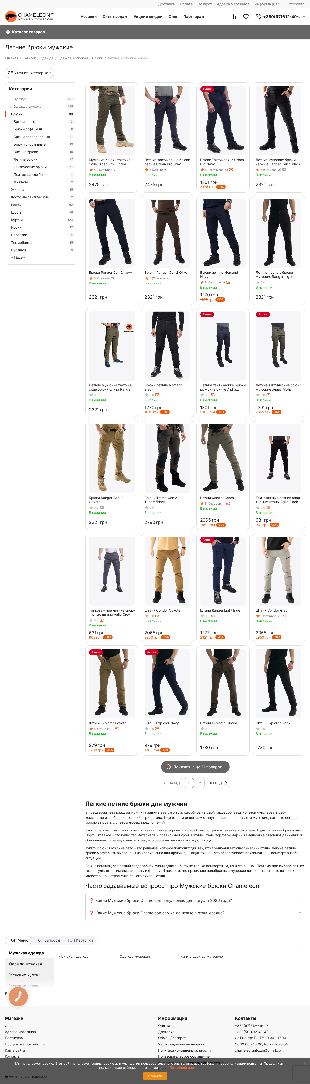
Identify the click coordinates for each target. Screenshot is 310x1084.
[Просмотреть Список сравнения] (234, 16)
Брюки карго (43, 121)
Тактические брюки (43, 167)
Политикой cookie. (184, 1067)
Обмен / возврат (172, 1038)
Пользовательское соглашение (184, 1056)
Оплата (186, 4)
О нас (9, 1026)
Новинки (89, 16)
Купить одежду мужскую (201, 956)
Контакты (12, 1056)
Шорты (42, 212)
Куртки (42, 220)
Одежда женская (25, 963)
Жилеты (42, 189)
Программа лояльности (25, 1044)
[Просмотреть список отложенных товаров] (246, 16)
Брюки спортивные (43, 144)
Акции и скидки (148, 16)
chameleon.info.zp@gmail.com (259, 1050)
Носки (42, 227)
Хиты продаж (115, 16)
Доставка (166, 4)
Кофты (42, 205)
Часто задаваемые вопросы (182, 1044)
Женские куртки (25, 974)
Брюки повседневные (43, 137)
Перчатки (42, 235)
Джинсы (43, 182)
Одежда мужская (135, 956)
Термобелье (42, 242)
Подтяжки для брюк (43, 174)
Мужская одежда (26, 952)
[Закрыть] (303, 1066)
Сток (172, 16)
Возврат (205, 4)
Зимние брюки (43, 152)
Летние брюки (43, 159)
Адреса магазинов (233, 4)
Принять (155, 1076)
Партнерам (194, 16)
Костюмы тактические (42, 197)
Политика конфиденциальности (184, 1050)
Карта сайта (15, 1050)
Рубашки (42, 250)
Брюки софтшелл (43, 129)
